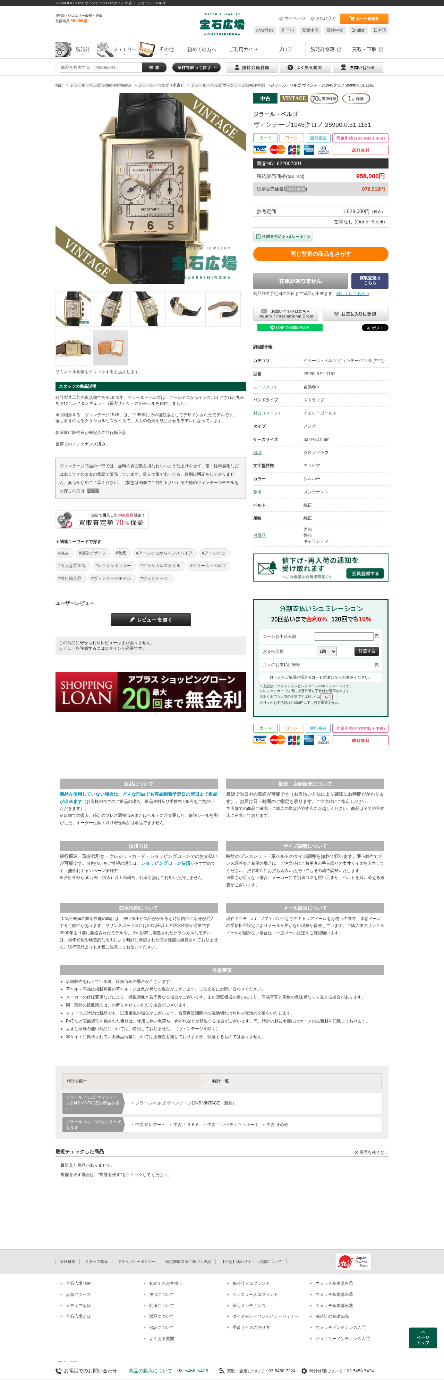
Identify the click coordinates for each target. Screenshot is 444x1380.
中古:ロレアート (150, 1124)
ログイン (113, 648)
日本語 (380, 30)
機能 (257, 452)
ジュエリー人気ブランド (255, 1294)
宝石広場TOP (78, 1283)
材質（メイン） (267, 413)
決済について (161, 1294)
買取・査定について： (247, 1371)
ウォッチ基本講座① (334, 1283)
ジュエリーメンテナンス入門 (343, 1338)
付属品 (259, 535)
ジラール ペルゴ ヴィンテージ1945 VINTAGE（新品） (186, 1103)
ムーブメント (265, 387)
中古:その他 (277, 1124)
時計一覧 (220, 1081)
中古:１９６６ (186, 1124)
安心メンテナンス (249, 1305)
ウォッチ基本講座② (334, 1294)
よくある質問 (161, 1338)
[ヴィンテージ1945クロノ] (73, 308)
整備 (257, 492)
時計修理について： (328, 1371)
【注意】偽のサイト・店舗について (251, 1261)
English (358, 30)
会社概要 (67, 1261)
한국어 (288, 30)
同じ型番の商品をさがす (320, 254)
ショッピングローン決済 (165, 863)
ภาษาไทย (265, 30)
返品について (161, 1316)
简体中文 (335, 30)
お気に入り (326, 18)
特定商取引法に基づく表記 (188, 1261)
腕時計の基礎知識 (332, 1316)
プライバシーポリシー (137, 1261)
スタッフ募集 (96, 1261)
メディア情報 (78, 1305)
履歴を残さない (373, 1152)
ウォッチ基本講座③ (334, 1305)
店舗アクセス (78, 1294)
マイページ (294, 18)
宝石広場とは (78, 1316)
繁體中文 (310, 30)
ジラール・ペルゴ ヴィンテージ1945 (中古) (344, 360)
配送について (161, 1305)
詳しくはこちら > (352, 293)
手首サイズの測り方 (251, 1327)
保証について (161, 1327)
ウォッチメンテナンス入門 (341, 1327)
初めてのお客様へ (165, 1283)
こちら (93, 490)
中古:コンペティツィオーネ (232, 1124)
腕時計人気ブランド (251, 1283)
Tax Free (295, 188)
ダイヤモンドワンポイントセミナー (265, 1316)
